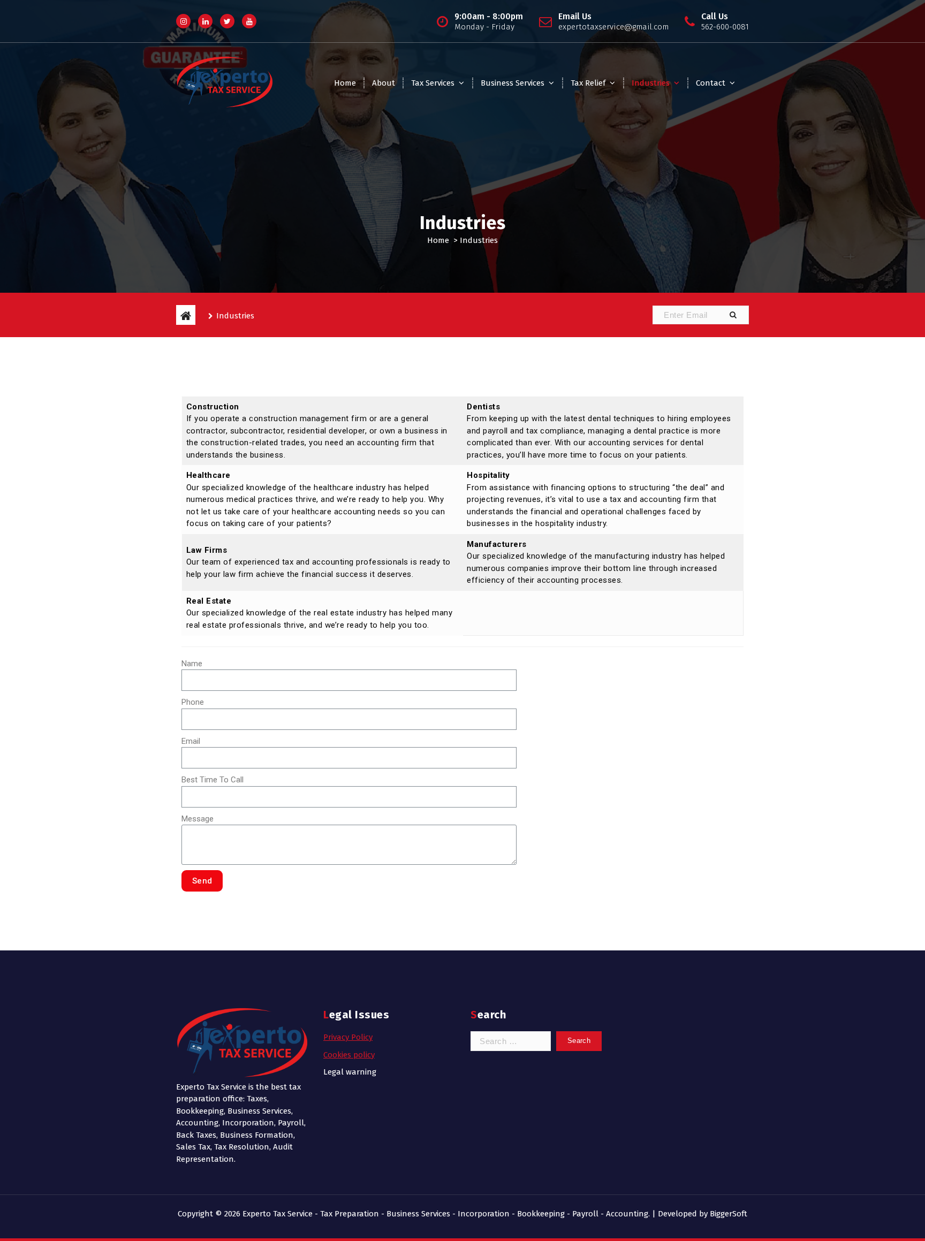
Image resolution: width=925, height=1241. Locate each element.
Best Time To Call (212, 780)
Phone (192, 702)
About (383, 83)
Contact (710, 83)
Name (191, 663)
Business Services (512, 83)
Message (197, 819)
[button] (733, 315)
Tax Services (432, 83)
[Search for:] (511, 1041)
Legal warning (349, 1072)
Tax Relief (588, 83)
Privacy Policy (348, 1037)
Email (190, 741)
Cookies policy (349, 1055)
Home (345, 83)
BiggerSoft (728, 1214)
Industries (651, 83)
